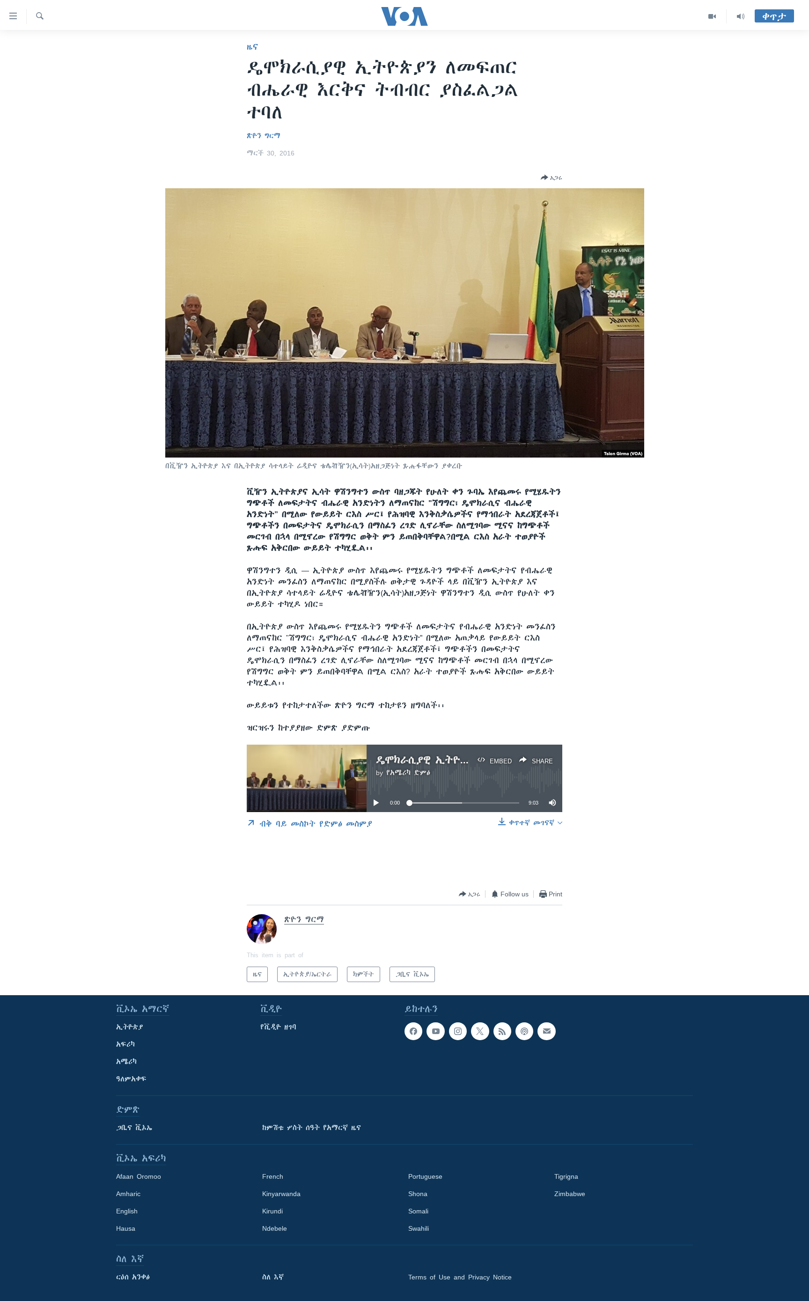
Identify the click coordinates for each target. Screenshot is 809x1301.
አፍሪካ (125, 1044)
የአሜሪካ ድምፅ (408, 773)
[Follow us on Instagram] (458, 1031)
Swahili (418, 1228)
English (127, 1211)
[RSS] (502, 1031)
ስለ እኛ (273, 1277)
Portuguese (425, 1176)
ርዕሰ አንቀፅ (133, 1277)
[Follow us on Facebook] (413, 1031)
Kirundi (272, 1211)
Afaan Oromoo (138, 1176)
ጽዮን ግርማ (263, 136)
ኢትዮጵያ (129, 1027)
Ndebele (274, 1228)
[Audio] (741, 16)
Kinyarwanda (281, 1194)
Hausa (125, 1228)
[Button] (551, 177)
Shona (417, 1194)
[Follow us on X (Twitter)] (480, 1031)
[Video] (712, 16)
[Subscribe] (546, 1031)
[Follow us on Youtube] (435, 1031)
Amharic (128, 1194)
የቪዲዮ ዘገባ (278, 1027)
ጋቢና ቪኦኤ (134, 1128)
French (272, 1176)
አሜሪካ (126, 1061)
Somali (418, 1211)
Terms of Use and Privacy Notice (460, 1277)
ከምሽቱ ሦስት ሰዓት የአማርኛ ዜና (311, 1128)
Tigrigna (566, 1176)
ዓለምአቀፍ (131, 1079)
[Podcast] (524, 1031)
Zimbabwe (569, 1194)
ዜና (252, 47)
